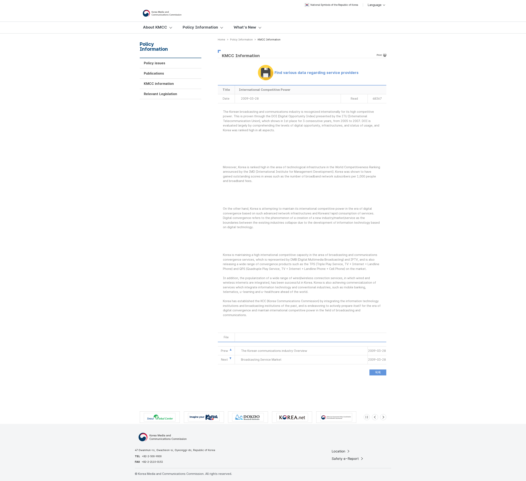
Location (339, 451)
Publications (154, 73)
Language (375, 5)
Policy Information (200, 27)
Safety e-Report (346, 459)
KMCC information (159, 84)
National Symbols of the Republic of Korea (334, 4)
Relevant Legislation (160, 94)
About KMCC (155, 27)
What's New (245, 27)
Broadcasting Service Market (261, 359)
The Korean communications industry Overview (274, 351)
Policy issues (154, 63)
